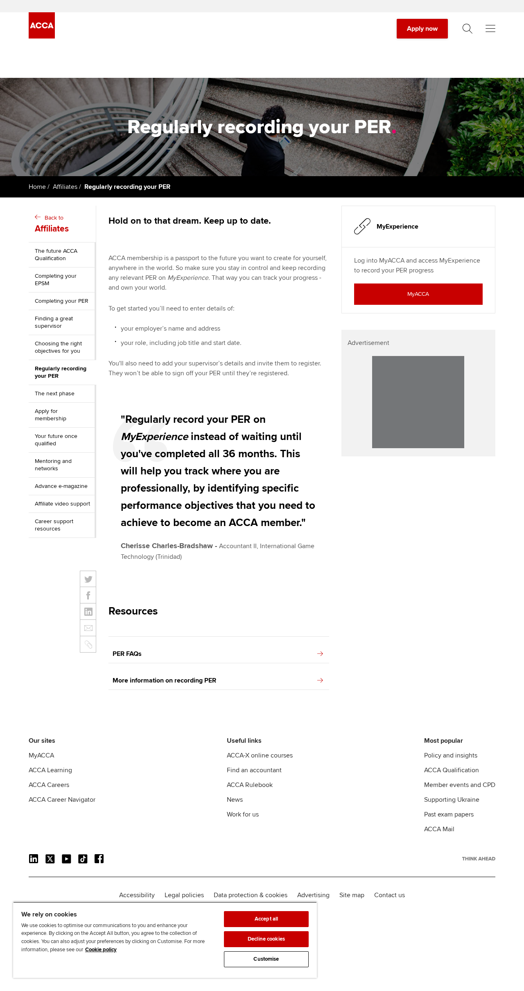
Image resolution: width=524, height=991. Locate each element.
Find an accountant (254, 770)
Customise (266, 959)
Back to (52, 224)
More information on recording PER (164, 680)
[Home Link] (478, 859)
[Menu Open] (490, 29)
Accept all (266, 919)
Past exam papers (449, 814)
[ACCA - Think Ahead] (42, 36)
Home (37, 187)
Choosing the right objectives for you (58, 347)
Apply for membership (50, 415)
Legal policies (184, 895)
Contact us (389, 895)
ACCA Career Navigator (62, 800)
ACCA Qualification (451, 770)
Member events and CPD (459, 785)
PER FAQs (127, 654)
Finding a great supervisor (54, 322)
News (235, 800)
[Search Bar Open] (467, 29)
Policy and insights (450, 755)
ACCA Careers (49, 785)
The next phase (55, 393)
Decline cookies (266, 939)
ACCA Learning (50, 770)
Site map (351, 895)
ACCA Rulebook (250, 785)
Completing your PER (61, 300)
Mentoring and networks (53, 465)
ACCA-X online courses (260, 755)
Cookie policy (101, 949)
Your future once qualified (56, 440)
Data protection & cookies (250, 895)
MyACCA (41, 755)
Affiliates (65, 187)
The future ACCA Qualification (56, 254)
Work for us (243, 814)
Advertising (313, 895)
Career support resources (54, 525)
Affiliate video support (62, 503)
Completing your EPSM (56, 279)
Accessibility (137, 895)
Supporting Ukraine (451, 800)
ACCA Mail (439, 829)
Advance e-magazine (61, 486)
